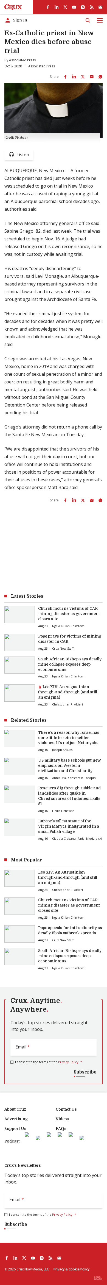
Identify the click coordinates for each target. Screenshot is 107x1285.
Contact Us (66, 1109)
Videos (62, 1119)
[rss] (91, 7)
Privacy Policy (68, 1062)
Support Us (15, 1128)
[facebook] (47, 7)
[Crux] (13, 7)
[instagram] (82, 7)
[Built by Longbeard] (98, 1278)
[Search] (88, 20)
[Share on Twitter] (82, 76)
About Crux (15, 1109)
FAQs (61, 1128)
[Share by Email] (91, 76)
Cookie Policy (79, 1269)
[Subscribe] (100, 7)
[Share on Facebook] (65, 76)
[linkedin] (56, 7)
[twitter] (65, 7)
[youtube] (74, 7)
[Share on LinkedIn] (74, 76)
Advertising (16, 1119)
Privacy (59, 1269)
